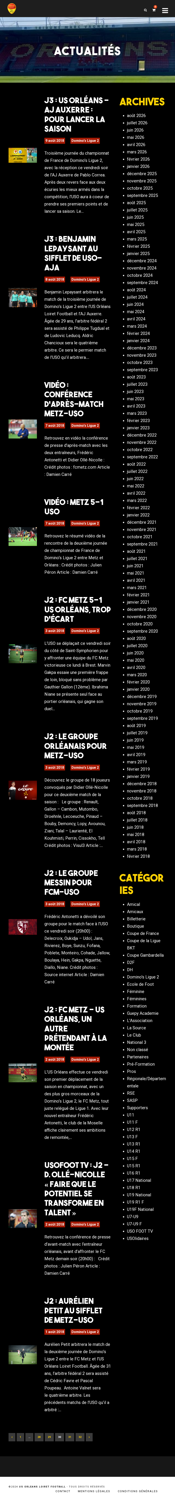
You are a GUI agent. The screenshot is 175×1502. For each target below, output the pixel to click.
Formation (137, 1006)
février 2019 (138, 769)
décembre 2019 (142, 696)
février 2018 (138, 856)
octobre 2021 (140, 536)
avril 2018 (136, 841)
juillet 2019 (137, 732)
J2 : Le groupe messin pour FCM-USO (71, 882)
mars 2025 (137, 239)
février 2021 (138, 594)
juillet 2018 (137, 820)
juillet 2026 (137, 122)
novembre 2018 (141, 791)
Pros (131, 1071)
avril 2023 (136, 406)
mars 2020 (137, 674)
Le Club (134, 1035)
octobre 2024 (140, 275)
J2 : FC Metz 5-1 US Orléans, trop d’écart (77, 609)
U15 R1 (133, 1165)
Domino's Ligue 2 (85, 141)
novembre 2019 (141, 703)
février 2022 (138, 507)
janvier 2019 (138, 776)
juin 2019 (135, 740)
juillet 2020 (137, 645)
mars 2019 (137, 761)
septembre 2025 (142, 195)
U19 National (139, 1194)
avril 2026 (136, 144)
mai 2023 (135, 398)
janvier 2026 (138, 166)
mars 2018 (137, 849)
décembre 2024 (142, 260)
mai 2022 (135, 485)
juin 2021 (135, 565)
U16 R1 (133, 1173)
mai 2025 (135, 224)
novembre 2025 (141, 180)
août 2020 (136, 638)
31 (69, 1437)
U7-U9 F (134, 1223)
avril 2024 (136, 318)
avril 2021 (136, 580)
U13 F (132, 1136)
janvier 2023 (138, 427)
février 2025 (138, 246)
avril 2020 (136, 667)
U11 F (132, 1122)
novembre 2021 (141, 529)
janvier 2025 (138, 253)
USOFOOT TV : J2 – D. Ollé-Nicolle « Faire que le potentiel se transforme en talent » (76, 1188)
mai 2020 (135, 660)
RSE (131, 1093)
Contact (62, 1491)
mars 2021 (137, 587)
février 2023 (138, 420)
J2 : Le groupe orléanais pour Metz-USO (75, 745)
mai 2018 (135, 834)
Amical (133, 904)
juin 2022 (135, 478)
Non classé (137, 1049)
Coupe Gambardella (145, 955)
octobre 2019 (140, 711)
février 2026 (138, 159)
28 (39, 1437)
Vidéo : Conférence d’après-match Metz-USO (74, 399)
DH (130, 969)
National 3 (136, 1042)
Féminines (136, 998)
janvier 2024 (138, 340)
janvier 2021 (138, 602)
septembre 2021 (142, 544)
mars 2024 (137, 326)
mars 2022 (137, 500)
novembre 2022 (141, 442)
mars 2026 (137, 151)
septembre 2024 (142, 282)
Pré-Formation (141, 1064)
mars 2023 (137, 413)
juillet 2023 (137, 384)
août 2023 (136, 377)
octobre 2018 (140, 798)
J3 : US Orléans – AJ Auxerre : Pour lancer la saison (76, 114)
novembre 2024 (141, 268)
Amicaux (135, 911)
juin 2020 (135, 653)
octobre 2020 (140, 623)
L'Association (139, 1020)
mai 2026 (135, 137)
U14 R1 (133, 1151)
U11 (130, 1115)
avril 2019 (136, 754)
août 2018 (136, 812)
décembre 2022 (142, 435)
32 (80, 1437)
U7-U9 (132, 1216)
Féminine (135, 991)
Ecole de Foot (140, 984)
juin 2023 (135, 391)
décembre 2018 (142, 783)
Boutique (135, 926)
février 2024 (138, 333)
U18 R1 (133, 1187)
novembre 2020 (141, 616)
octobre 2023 (140, 362)
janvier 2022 (138, 515)
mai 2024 (135, 311)
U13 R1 (133, 1144)
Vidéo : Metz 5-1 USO (74, 506)
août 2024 (136, 289)
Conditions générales (138, 1491)
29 (49, 1437)
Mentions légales (94, 1491)
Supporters (137, 1107)
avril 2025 (136, 231)
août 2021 (136, 551)
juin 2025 (135, 217)
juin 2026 (135, 130)
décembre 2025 (142, 173)
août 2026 (136, 115)
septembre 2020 (142, 631)
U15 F (132, 1158)
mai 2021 (135, 573)
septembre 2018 (142, 805)
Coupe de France (143, 933)
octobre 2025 (140, 188)
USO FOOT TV (140, 1231)
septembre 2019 (142, 718)
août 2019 (136, 725)
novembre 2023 (141, 355)
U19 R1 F (135, 1202)
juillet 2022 (137, 471)
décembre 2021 (142, 522)
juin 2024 (135, 304)
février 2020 (138, 682)
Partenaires (138, 1056)
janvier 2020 (138, 689)
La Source (136, 1027)
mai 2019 (135, 747)
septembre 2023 (142, 369)
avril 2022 (136, 493)
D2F (131, 962)
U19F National (140, 1209)
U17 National (139, 1180)
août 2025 (136, 202)
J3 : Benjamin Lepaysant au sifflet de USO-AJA (73, 253)
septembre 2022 (142, 456)
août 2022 (136, 464)
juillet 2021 (137, 558)
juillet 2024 (137, 297)
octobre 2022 (140, 449)
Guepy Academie (143, 1013)
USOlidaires (138, 1238)
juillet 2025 (137, 210)
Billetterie (136, 918)
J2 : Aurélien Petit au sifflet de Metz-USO (73, 1310)
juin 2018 (135, 827)
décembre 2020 (142, 609)
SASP (132, 1100)
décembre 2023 (142, 348)
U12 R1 (133, 1129)
